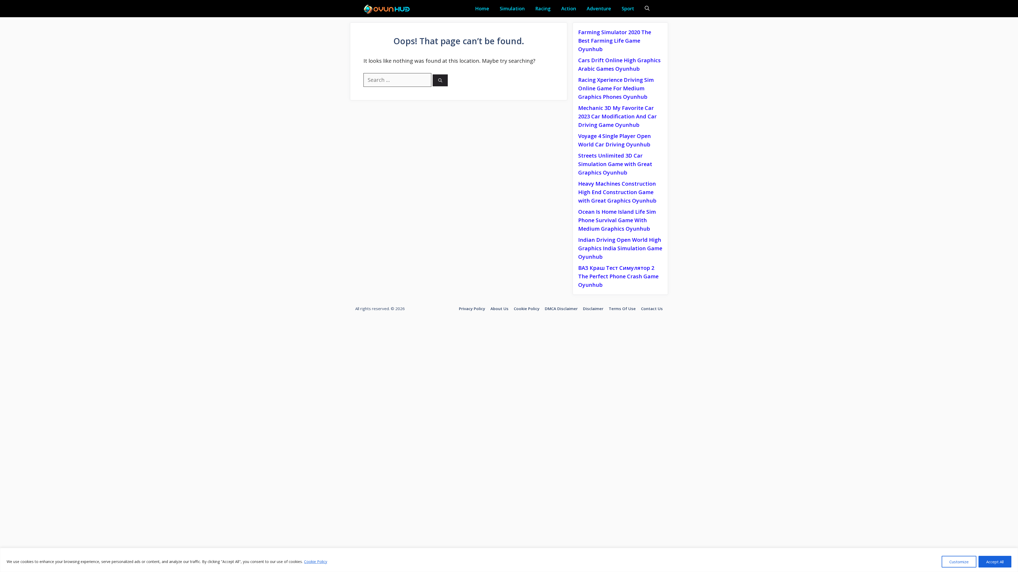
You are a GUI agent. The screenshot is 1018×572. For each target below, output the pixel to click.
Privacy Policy (472, 308)
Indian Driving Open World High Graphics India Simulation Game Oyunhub (620, 248)
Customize (959, 561)
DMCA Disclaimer (561, 308)
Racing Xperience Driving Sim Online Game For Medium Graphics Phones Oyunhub (616, 88)
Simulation (512, 8)
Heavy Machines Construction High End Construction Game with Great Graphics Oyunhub (617, 192)
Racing (543, 8)
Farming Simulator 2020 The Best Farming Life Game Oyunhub (614, 41)
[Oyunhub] (388, 9)
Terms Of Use (622, 308)
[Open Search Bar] (647, 8)
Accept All (995, 561)
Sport (628, 8)
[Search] (440, 80)
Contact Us (652, 308)
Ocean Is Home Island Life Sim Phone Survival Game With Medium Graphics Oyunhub (617, 220)
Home (482, 8)
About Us (499, 308)
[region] (509, 560)
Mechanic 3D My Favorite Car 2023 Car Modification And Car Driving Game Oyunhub (617, 116)
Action (568, 8)
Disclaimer (593, 308)
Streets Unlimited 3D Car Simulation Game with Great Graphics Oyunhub (615, 164)
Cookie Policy (315, 561)
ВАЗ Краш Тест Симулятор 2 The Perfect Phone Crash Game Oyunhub (618, 276)
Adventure (599, 8)
